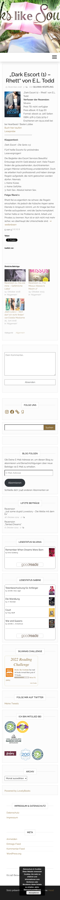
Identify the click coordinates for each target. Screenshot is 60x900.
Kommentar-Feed (16, 848)
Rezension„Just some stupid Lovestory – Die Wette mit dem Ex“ (29, 511)
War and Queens (13, 621)
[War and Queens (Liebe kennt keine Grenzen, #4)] (52, 623)
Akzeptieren (34, 892)
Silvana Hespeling (43, 87)
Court (8, 610)
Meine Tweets (12, 703)
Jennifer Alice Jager (14, 591)
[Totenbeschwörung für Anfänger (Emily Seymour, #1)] (52, 590)
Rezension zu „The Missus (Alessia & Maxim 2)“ (37, 286)
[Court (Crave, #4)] (52, 612)
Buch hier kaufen (13, 127)
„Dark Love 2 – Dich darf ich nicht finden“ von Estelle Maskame (15, 315)
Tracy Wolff (11, 613)
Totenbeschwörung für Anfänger (21, 588)
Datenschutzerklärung (32, 889)
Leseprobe (10, 131)
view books (33, 683)
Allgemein (20, 333)
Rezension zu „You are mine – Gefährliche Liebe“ (15, 286)
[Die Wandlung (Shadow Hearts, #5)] (52, 601)
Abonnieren (14, 482)
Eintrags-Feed (14, 844)
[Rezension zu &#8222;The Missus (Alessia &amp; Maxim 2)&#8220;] (39, 275)
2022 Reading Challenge (21, 662)
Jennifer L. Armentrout (15, 624)
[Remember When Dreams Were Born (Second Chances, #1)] (52, 552)
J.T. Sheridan (11, 602)
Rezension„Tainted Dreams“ (13, 523)
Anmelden (12, 839)
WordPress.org (14, 853)
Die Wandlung (12, 599)
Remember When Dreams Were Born (24, 549)
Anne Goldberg (12, 552)
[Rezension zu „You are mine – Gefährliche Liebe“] (15, 275)
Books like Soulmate (22, 669)
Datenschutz (13, 812)
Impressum (12, 817)
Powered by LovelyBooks (17, 791)
